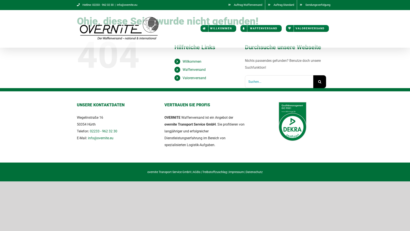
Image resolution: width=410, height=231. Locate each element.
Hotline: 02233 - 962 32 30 (98, 4)
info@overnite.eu (127, 4)
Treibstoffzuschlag (214, 172)
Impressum (236, 172)
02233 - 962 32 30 (103, 131)
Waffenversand (194, 70)
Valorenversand (194, 78)
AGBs (196, 172)
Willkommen (192, 61)
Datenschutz (254, 172)
